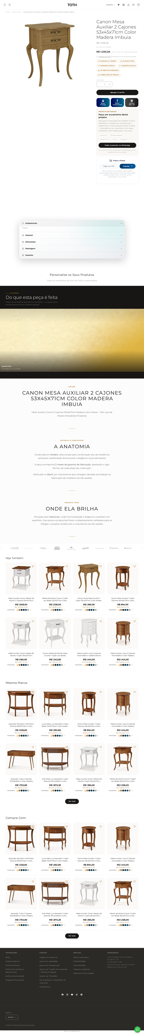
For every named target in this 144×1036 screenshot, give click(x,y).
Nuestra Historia (12, 961)
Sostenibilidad (79, 961)
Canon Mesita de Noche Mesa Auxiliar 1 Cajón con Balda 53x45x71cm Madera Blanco (55, 654)
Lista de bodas (79, 965)
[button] (4, 4)
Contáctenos (44, 987)
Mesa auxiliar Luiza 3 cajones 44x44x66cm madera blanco (89, 654)
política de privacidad (15, 976)
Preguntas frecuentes (15, 980)
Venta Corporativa (81, 957)
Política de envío (13, 965)
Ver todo (72, 801)
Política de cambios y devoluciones (15, 970)
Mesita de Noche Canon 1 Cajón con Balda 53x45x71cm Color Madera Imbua (55, 599)
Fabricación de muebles (83, 973)
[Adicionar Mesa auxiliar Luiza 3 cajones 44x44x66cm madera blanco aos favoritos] (100, 621)
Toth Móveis (15, 1025)
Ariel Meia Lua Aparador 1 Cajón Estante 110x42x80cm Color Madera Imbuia (55, 780)
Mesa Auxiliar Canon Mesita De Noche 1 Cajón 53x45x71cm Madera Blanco (21, 654)
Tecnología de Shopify (27, 1025)
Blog (8, 957)
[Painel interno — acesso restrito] (123, 4)
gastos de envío (105, 56)
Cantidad (100, 80)
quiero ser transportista (49, 965)
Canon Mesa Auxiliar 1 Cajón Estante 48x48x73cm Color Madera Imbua (122, 599)
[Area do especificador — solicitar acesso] (118, 4)
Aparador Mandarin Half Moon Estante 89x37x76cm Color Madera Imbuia (21, 725)
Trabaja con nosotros (48, 957)
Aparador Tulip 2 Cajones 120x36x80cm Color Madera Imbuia (21, 780)
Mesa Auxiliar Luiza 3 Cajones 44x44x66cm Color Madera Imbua (123, 654)
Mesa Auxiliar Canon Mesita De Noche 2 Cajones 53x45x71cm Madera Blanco (21, 599)
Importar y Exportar (81, 969)
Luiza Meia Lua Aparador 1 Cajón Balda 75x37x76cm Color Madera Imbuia (55, 725)
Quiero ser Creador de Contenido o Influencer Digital (53, 970)
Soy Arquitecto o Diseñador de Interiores (52, 981)
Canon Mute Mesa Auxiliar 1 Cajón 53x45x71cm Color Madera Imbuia (89, 599)
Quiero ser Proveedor (48, 976)
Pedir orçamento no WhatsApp (117, 145)
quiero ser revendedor (48, 961)
